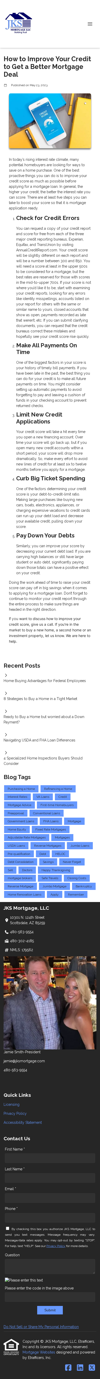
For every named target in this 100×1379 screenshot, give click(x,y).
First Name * (15, 1149)
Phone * (11, 1209)
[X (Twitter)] (91, 1368)
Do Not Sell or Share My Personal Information (41, 1327)
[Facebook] (68, 1368)
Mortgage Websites (39, 1352)
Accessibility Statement (23, 1122)
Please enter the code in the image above (39, 1288)
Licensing (11, 1104)
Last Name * (15, 1169)
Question (12, 1255)
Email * (10, 1189)
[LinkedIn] (80, 1368)
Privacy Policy (15, 1113)
